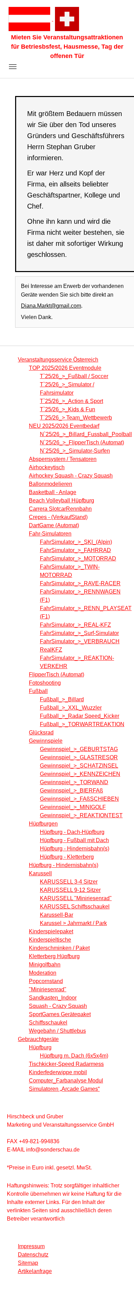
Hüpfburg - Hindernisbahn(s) (74, 848)
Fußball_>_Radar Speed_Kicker (79, 716)
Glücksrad (41, 732)
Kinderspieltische (50, 940)
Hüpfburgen (43, 824)
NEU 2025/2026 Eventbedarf (64, 426)
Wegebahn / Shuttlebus (57, 1031)
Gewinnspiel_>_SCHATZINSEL (79, 766)
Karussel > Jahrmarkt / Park (73, 923)
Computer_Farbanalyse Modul (66, 1080)
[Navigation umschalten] (13, 67)
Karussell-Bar (56, 915)
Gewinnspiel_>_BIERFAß (71, 790)
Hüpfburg (40, 1047)
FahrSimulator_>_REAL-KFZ (75, 625)
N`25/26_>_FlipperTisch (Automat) (82, 442)
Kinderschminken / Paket (59, 948)
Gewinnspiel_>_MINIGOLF (73, 807)
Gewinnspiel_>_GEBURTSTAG (79, 749)
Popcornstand (46, 981)
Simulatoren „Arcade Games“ (64, 1089)
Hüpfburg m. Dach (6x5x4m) (74, 1056)
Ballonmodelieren (50, 484)
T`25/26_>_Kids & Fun (67, 409)
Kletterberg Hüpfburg (54, 956)
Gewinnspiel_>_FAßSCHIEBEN (79, 799)
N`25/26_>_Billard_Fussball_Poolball (86, 434)
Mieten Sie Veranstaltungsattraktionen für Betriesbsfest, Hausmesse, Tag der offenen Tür (67, 46)
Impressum (31, 1246)
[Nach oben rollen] (119, 1295)
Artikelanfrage (35, 1271)
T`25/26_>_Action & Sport (71, 401)
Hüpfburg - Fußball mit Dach (74, 840)
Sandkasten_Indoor (53, 998)
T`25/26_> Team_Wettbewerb (76, 418)
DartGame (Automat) (54, 525)
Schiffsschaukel (48, 1022)
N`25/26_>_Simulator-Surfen (75, 451)
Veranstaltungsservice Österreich (58, 360)
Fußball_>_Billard (62, 699)
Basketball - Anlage (52, 492)
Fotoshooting (45, 683)
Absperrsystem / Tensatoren (63, 459)
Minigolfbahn (44, 964)
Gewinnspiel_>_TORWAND (74, 782)
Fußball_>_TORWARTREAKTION (82, 724)
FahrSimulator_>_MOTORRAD (78, 558)
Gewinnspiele (46, 741)
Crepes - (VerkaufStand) (58, 517)
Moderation (42, 973)
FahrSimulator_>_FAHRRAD (75, 550)
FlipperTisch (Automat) (56, 674)
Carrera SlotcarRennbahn (60, 509)
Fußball (38, 691)
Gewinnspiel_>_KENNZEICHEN (80, 774)
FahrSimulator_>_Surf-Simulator (79, 633)
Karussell (40, 873)
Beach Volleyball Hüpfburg (61, 500)
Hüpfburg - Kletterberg (67, 857)
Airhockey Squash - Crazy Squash (71, 476)
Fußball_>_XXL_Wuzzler (71, 708)
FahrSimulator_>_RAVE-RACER (80, 583)
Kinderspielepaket (51, 931)
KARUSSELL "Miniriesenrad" (76, 898)
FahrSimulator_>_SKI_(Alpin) (76, 542)
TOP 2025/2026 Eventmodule (65, 368)
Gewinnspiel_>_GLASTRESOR (79, 757)
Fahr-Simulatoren (50, 534)
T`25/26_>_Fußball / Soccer (74, 376)
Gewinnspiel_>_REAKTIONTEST (81, 815)
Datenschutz (33, 1255)
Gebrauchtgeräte (38, 1039)
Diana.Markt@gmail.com (51, 306)
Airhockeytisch (47, 467)
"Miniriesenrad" (47, 989)
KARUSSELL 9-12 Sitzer (70, 890)
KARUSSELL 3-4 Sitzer (69, 882)
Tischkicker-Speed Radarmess (66, 1064)
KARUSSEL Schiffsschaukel (75, 906)
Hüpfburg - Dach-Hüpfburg (72, 832)
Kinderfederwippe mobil (58, 1072)
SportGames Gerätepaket (60, 1014)
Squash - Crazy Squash (58, 1006)
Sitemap (28, 1263)
